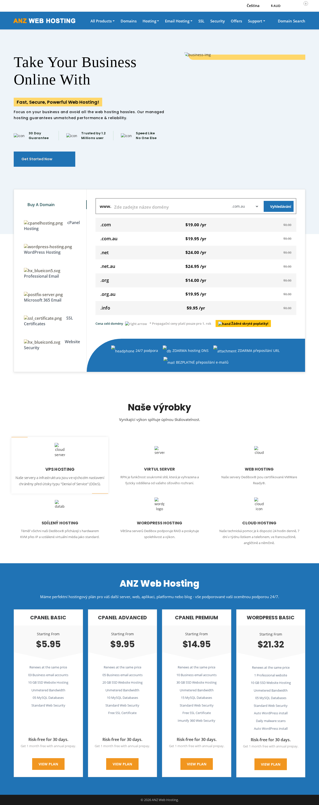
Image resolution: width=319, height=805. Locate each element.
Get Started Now (37, 159)
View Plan (48, 764)
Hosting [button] (149, 20)
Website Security (52, 344)
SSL (201, 20)
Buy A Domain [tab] (41, 204)
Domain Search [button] (291, 20)
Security (217, 20)
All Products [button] (101, 20)
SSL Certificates (48, 321)
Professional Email (41, 276)
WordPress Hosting (42, 252)
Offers (236, 20)
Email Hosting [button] (177, 20)
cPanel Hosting (52, 225)
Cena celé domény (109, 323)
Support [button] (255, 20)
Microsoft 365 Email (42, 300)
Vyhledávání (280, 206)
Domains (129, 20)
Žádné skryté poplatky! (249, 323)
